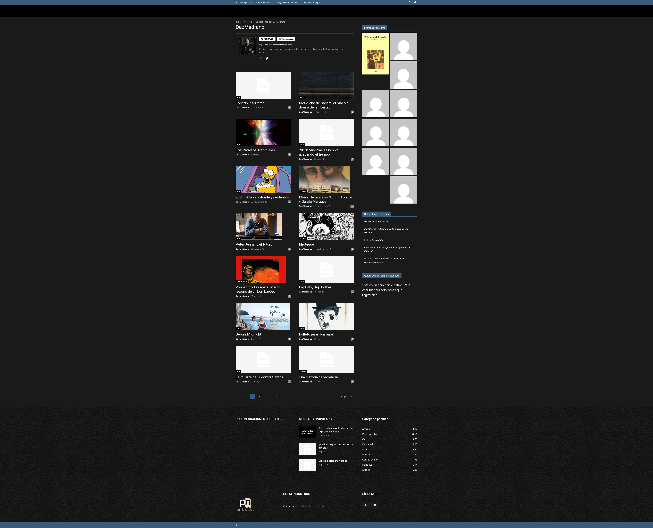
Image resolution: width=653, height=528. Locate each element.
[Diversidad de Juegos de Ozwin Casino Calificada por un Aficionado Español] (375, 133)
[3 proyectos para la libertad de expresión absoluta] (307, 432)
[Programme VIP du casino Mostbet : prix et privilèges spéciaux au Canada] (403, 47)
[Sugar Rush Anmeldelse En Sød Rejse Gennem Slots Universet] (403, 104)
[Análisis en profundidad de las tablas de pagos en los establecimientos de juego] (403, 75)
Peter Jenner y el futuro (254, 244)
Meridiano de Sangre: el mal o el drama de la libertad (324, 105)
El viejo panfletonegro (310, 2)
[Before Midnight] (263, 316)
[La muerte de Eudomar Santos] (263, 359)
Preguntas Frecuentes (287, 2)
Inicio (238, 21)
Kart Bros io (370, 228)
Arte (238, 97)
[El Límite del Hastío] (375, 54)
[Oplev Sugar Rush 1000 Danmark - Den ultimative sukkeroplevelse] (375, 104)
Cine (238, 328)
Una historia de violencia (318, 377)
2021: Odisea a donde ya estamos (262, 197)
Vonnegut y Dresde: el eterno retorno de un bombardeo (258, 289)
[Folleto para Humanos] (326, 316)
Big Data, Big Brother (315, 287)
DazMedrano (242, 107)
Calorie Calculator (373, 247)
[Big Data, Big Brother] (326, 269)
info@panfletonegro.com (312, 506)
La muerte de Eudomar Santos (259, 377)
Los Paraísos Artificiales (255, 150)
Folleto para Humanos (316, 334)
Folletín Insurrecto (250, 103)
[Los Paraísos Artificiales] (263, 132)
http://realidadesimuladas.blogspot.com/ (275, 45)
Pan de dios (384, 221)
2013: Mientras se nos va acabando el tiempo (318, 152)
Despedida (377, 239)
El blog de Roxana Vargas (333, 460)
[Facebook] (409, 2)
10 (352, 206)
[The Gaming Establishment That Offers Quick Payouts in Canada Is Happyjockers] (403, 133)
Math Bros (369, 221)
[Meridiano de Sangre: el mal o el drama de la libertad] (326, 85)
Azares (303, 191)
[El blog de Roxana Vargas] (307, 465)
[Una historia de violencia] (326, 359)
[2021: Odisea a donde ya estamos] (263, 179)
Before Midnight (248, 334)
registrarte (369, 295)
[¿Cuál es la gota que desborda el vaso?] (307, 449)
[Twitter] (414, 2)
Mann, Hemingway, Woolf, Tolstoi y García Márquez (325, 199)
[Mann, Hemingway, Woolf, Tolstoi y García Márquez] (326, 179)
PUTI (366, 258)
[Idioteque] (326, 226)
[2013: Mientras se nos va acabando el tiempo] (326, 132)
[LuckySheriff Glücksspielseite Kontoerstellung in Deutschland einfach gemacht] (403, 190)
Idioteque (306, 244)
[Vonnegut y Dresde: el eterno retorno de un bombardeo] (263, 269)
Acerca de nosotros (264, 2)
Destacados (242, 281)
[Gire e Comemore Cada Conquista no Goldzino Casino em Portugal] (403, 162)
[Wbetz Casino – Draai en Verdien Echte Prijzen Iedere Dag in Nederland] (375, 162)
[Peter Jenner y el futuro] (263, 226)
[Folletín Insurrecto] (263, 85)
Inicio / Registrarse (244, 2)
